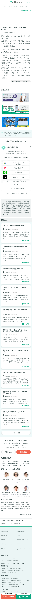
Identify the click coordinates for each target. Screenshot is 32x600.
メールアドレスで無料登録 (16, 189)
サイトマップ (4, 548)
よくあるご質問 (4, 531)
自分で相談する (27, 133)
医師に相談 (23, 452)
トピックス (4, 558)
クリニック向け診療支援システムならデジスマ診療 (12, 570)
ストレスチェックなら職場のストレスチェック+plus (13, 584)
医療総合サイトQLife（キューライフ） (10, 591)
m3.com (15, 465)
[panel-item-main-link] (16, 233)
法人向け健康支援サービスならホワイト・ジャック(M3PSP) (14, 578)
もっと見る (16, 433)
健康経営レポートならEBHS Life (9, 580)
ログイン (28, 2)
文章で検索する (26, 10)
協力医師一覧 (4, 535)
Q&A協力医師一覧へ (25, 514)
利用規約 (10, 151)
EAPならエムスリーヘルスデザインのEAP (11, 586)
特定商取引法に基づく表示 (6, 544)
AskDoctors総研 (11, 558)
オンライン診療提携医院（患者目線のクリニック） (12, 560)
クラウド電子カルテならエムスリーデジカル (11, 568)
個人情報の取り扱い (18, 151)
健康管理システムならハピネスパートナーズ (11, 582)
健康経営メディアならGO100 (23, 580)
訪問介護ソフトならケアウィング (9, 572)
